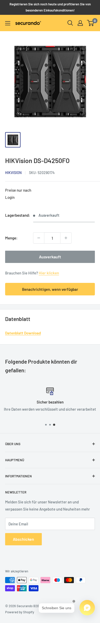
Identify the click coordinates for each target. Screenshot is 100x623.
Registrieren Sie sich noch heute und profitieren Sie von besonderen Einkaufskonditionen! (50, 7)
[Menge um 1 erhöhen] (66, 238)
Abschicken (23, 539)
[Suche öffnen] (70, 23)
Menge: (11, 238)
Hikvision (13, 172)
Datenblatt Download (23, 333)
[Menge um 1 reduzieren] (38, 238)
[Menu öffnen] (7, 23)
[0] (90, 23)
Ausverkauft (50, 256)
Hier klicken (49, 273)
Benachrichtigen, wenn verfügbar (50, 289)
